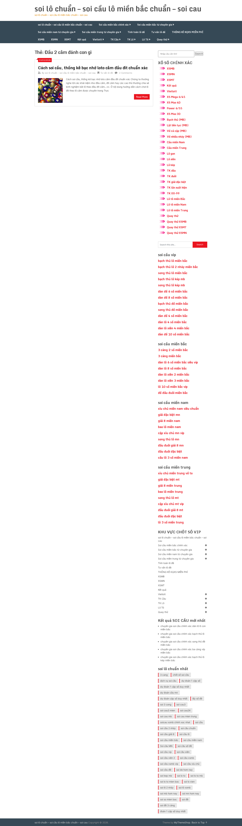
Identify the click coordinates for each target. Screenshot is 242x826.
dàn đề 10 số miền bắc (173, 334)
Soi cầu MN (166, 746)
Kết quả (82, 39)
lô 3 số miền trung (171, 522)
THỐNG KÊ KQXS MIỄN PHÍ (187, 32)
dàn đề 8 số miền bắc (173, 297)
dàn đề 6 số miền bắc (173, 291)
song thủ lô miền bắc (172, 272)
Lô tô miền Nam (176, 204)
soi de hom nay (184, 769)
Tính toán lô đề (136, 32)
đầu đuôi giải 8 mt (170, 509)
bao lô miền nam (169, 426)
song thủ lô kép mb (171, 285)
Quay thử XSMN (177, 233)
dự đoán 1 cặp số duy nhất (174, 686)
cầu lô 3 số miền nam (173, 457)
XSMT (67, 39)
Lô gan (171, 153)
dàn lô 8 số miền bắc (172, 368)
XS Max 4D (173, 102)
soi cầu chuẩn (188, 728)
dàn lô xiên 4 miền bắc (173, 328)
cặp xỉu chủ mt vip (171, 503)
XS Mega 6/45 (176, 97)
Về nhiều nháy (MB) (179, 136)
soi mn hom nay (190, 793)
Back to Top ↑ (199, 822)
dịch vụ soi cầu (168, 680)
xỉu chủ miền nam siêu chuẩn (178, 408)
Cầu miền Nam (176, 142)
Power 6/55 (174, 108)
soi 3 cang (165, 704)
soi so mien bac (168, 799)
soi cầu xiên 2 (167, 757)
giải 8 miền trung (170, 485)
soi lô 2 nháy (167, 787)
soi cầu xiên (183, 752)
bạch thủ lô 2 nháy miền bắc (178, 266)
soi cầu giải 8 (167, 734)
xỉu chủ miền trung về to (175, 473)
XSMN (54, 39)
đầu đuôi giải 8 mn (171, 445)
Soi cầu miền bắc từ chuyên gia (154, 25)
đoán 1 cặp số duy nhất (173, 811)
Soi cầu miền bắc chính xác (114, 25)
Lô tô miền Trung (177, 210)
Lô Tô (145, 39)
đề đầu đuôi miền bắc (173, 392)
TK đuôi (171, 176)
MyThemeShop (182, 822)
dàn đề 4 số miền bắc (173, 315)
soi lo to (181, 775)
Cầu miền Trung (176, 148)
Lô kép (171, 165)
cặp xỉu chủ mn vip (171, 432)
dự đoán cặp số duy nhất (173, 698)
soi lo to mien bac (169, 781)
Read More (142, 97)
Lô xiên (171, 159)
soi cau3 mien (167, 710)
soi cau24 (185, 710)
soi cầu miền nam (192, 740)
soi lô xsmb (185, 787)
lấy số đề (197, 698)
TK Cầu (114, 39)
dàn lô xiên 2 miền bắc (173, 374)
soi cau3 (181, 704)
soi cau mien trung (187, 716)
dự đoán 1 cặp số (190, 680)
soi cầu (199, 722)
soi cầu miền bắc (169, 740)
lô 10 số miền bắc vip (173, 386)
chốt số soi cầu (181, 674)
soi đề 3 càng (167, 805)
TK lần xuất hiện (177, 187)
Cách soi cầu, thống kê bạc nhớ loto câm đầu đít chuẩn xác (93, 67)
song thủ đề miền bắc (173, 309)
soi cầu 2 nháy (168, 728)
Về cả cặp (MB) (177, 131)
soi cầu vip (166, 752)
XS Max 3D (173, 114)
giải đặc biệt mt (169, 479)
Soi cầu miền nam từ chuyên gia (55, 32)
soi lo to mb (196, 775)
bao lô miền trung (170, 491)
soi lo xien (189, 781)
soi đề (185, 799)
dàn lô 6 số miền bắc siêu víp (178, 362)
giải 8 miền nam (169, 420)
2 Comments (125, 73)
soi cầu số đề (185, 746)
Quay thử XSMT (177, 227)
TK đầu (171, 170)
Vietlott (97, 39)
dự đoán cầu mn (169, 692)
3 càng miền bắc (169, 356)
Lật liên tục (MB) (177, 125)
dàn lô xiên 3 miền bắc (173, 380)
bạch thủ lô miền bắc (172, 260)
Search (199, 53)
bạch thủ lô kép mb (171, 279)
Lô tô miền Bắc (176, 199)
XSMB (41, 39)
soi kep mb (166, 775)
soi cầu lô (184, 734)
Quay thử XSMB (177, 222)
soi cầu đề (165, 769)
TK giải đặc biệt (176, 182)
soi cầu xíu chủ (191, 763)
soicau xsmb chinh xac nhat (175, 722)
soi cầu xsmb (187, 757)
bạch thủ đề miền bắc (173, 303)
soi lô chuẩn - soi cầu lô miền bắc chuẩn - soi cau (70, 73)
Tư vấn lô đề (158, 32)
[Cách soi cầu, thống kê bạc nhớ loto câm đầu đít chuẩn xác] (50, 90)
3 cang (164, 674)
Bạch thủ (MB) (176, 120)
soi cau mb (166, 716)
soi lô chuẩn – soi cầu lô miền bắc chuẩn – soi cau (118, 9)
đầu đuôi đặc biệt (170, 451)
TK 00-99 (173, 193)
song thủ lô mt (168, 497)
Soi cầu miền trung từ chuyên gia (100, 32)
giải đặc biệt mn (169, 414)
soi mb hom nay (168, 793)
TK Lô (130, 39)
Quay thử (162, 39)
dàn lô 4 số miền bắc (172, 322)
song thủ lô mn (168, 439)
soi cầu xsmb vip (169, 763)
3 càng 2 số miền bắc (173, 349)
